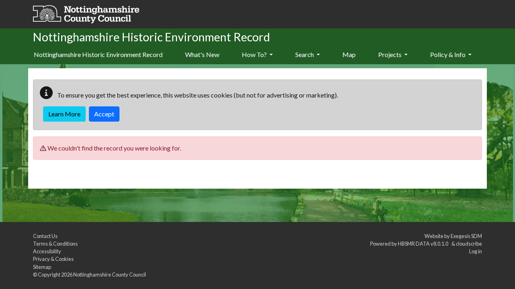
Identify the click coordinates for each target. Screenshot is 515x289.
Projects (390, 54)
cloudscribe (469, 243)
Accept (104, 114)
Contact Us (45, 236)
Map (349, 54)
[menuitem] (202, 55)
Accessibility (47, 251)
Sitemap (42, 267)
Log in (475, 251)
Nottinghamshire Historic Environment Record (98, 54)
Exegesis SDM (466, 236)
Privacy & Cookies (53, 259)
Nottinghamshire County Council (109, 274)
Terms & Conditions (55, 243)
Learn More (64, 114)
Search (305, 54)
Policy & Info (448, 54)
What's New (202, 54)
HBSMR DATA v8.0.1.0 (424, 243)
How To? (255, 54)
